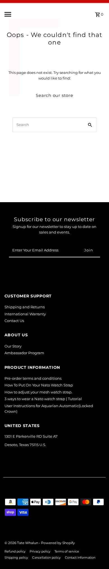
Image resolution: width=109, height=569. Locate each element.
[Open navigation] (21, 14)
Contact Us (14, 321)
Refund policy (14, 551)
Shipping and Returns (24, 307)
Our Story (13, 346)
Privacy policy (40, 551)
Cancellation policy (46, 557)
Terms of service (66, 551)
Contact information (80, 557)
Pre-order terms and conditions (32, 378)
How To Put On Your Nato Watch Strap (38, 385)
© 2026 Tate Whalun (21, 543)
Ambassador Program (24, 353)
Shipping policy (16, 557)
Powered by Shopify (58, 543)
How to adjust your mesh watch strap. (38, 392)
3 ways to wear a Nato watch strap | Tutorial (43, 399)
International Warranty (25, 314)
